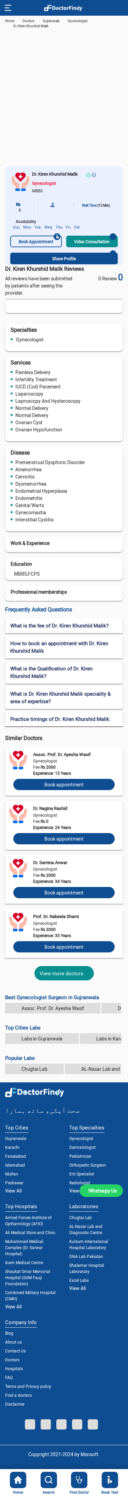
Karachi (12, 1147)
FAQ (9, 1377)
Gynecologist (30, 339)
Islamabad (15, 1165)
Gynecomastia (30, 512)
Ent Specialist (81, 1173)
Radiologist (79, 1182)
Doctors (12, 1359)
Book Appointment (36, 241)
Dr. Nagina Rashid (50, 808)
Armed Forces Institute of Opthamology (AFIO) (28, 1220)
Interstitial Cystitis (34, 519)
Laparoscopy (29, 393)
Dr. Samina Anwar (50, 862)
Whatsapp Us (102, 1190)
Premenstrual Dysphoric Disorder (50, 462)
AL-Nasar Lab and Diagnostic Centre (85, 1229)
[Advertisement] (64, 99)
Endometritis (28, 498)
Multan (11, 1173)
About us (13, 1342)
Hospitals (14, 1368)
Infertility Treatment (36, 379)
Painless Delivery (33, 372)
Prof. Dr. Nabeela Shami (56, 916)
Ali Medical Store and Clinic (30, 1232)
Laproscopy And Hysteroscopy (48, 401)
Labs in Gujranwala (42, 1038)
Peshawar (14, 1182)
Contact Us (15, 1350)
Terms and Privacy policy (28, 1386)
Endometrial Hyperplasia (41, 491)
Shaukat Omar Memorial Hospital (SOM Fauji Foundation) (27, 1277)
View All (13, 1190)
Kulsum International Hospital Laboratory (88, 1244)
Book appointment (64, 784)
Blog (9, 1333)
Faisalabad (15, 1156)
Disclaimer (15, 1404)
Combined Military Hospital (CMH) (30, 1295)
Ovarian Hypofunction (38, 429)
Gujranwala (51, 20)
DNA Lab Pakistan (86, 1256)
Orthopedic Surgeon (87, 1165)
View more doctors (61, 973)
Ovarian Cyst (29, 422)
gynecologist (77, 20)
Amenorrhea (28, 469)
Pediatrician (80, 1156)
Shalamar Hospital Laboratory (86, 1268)
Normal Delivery (31, 408)
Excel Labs (79, 1280)
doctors (28, 20)
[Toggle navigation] (7, 8)
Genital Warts (29, 505)
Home (9, 20)
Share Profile (64, 258)
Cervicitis (24, 476)
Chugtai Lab (34, 1069)
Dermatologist (82, 1147)
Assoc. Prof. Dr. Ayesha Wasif (62, 754)
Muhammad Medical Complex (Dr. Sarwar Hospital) (24, 1247)
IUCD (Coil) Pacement (38, 386)
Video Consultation (92, 241)
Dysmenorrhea (30, 483)
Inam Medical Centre (24, 1262)
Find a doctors (18, 1395)
